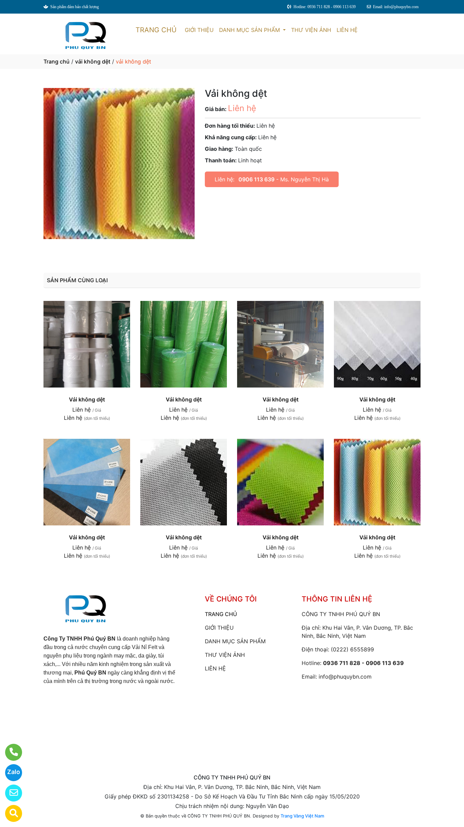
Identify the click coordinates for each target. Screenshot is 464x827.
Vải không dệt (87, 399)
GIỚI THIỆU (199, 29)
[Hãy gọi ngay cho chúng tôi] (9, 752)
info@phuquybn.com (345, 676)
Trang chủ (56, 61)
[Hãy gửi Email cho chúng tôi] (9, 793)
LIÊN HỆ (347, 29)
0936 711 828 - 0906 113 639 (363, 663)
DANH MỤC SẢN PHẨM (250, 29)
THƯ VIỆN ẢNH (311, 29)
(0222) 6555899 (352, 649)
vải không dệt (92, 61)
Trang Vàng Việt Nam (302, 816)
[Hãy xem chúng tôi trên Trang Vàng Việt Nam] (9, 813)
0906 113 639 (256, 179)
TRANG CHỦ (156, 30)
